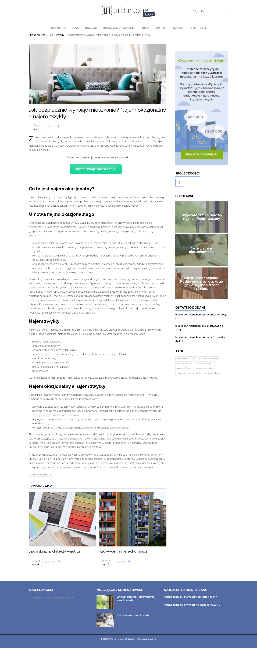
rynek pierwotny (205, 363)
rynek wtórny (183, 368)
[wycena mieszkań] (201, 108)
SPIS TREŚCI (198, 28)
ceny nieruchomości (187, 358)
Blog (50, 34)
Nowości (91, 28)
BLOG (75, 28)
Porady (145, 28)
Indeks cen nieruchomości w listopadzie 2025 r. (199, 328)
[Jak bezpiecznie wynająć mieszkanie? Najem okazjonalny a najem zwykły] (97, 73)
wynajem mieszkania (41, 475)
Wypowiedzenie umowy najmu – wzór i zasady (136, 598)
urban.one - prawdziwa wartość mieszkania (53, 598)
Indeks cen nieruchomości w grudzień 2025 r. (201, 316)
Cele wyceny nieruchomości (133, 615)
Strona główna (37, 34)
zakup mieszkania (211, 373)
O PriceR (161, 28)
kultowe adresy (184, 363)
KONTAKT (179, 28)
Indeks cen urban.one (118, 28)
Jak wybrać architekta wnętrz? (54, 551)
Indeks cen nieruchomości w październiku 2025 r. (200, 339)
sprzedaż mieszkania (205, 368)
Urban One (58, 28)
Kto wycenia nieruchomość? (123, 551)
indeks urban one (209, 358)
